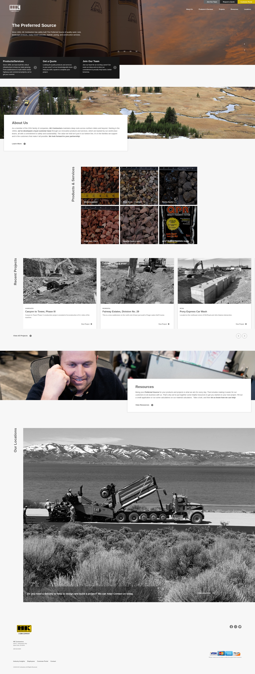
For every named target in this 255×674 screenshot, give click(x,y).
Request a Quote (229, 2)
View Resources (142, 405)
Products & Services (206, 9)
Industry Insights (19, 661)
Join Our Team (212, 2)
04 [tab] (136, 51)
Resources (234, 9)
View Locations (203, 593)
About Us (189, 9)
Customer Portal (246, 2)
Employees (31, 661)
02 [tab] (124, 51)
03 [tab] (130, 51)
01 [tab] (118, 51)
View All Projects (20, 336)
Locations (247, 9)
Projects (222, 9)
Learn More (17, 144)
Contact (53, 661)
